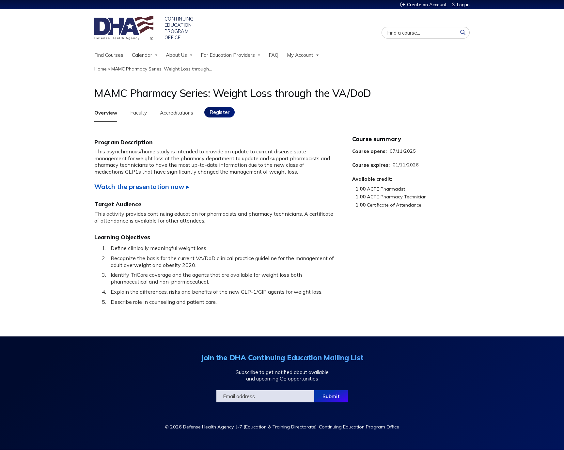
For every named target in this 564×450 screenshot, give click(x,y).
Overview (105, 113)
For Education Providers (228, 55)
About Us (176, 55)
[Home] (124, 28)
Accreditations (176, 113)
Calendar (142, 55)
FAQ (273, 55)
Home (100, 69)
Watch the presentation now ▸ (141, 186)
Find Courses (108, 55)
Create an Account (427, 4)
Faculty (138, 113)
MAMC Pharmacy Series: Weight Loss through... (161, 69)
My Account (300, 55)
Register (219, 112)
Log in (463, 4)
